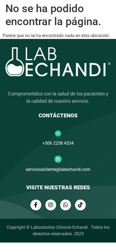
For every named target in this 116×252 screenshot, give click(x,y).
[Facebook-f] (35, 205)
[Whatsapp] (65, 205)
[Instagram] (50, 205)
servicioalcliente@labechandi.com (58, 169)
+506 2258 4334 (58, 143)
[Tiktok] (80, 205)
